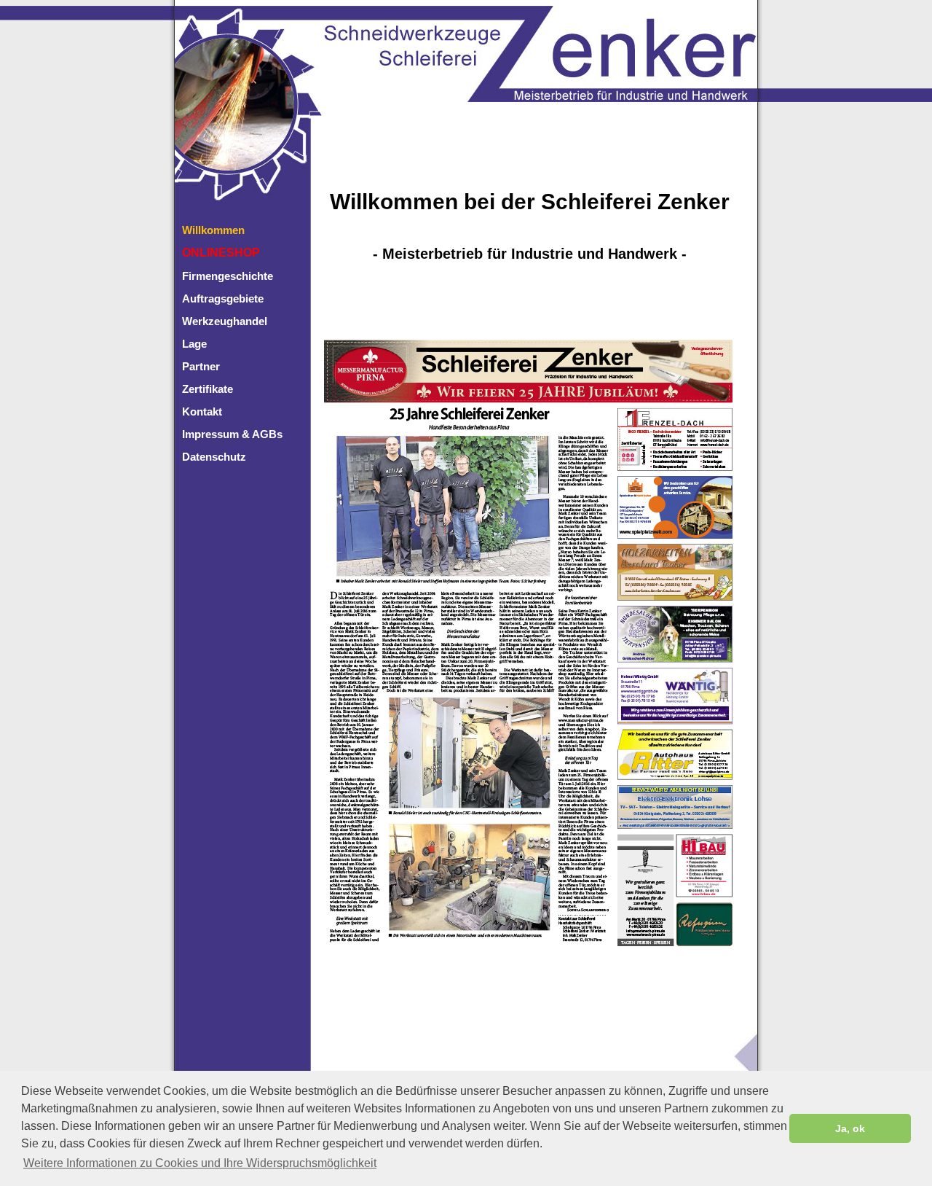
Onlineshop (221, 252)
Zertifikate (207, 389)
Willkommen (213, 230)
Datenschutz (214, 456)
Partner (201, 366)
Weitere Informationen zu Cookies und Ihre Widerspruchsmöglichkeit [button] (199, 1163)
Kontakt (202, 411)
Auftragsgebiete (223, 298)
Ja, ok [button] (850, 1128)
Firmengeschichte (227, 276)
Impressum (210, 434)
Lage (194, 344)
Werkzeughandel (224, 321)
